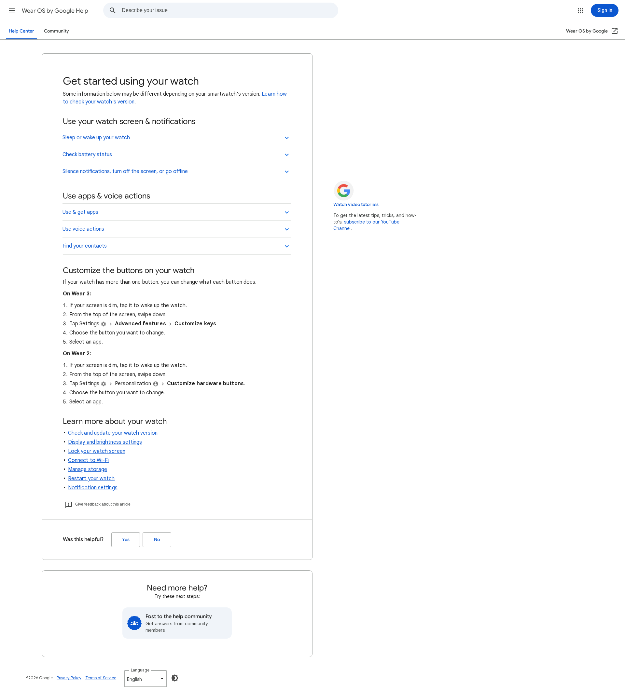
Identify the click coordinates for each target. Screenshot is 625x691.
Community (56, 31)
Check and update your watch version (113, 433)
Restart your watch (91, 478)
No (157, 539)
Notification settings (93, 487)
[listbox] (145, 678)
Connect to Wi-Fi (88, 460)
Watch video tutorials (356, 204)
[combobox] (230, 10)
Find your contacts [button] (84, 246)
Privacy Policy (69, 677)
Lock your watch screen (96, 451)
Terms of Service (100, 677)
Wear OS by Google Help (55, 10)
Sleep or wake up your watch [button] (96, 137)
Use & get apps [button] (80, 212)
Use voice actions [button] (83, 229)
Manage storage (87, 469)
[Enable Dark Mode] (175, 678)
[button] (12, 10)
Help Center (21, 31)
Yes (126, 539)
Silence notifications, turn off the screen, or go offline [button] (125, 171)
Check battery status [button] (87, 154)
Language (140, 670)
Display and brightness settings (105, 442)
